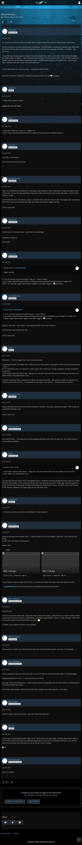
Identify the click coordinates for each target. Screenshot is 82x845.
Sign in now (33, 802)
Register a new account (14, 802)
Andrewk (6, 17)
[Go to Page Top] (79, 840)
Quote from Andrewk (12, 309)
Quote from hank (11, 467)
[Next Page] (11, 22)
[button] (79, 2)
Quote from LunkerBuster (14, 267)
